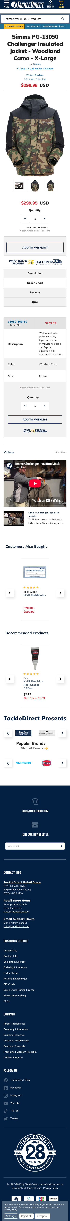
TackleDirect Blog (20, 1079)
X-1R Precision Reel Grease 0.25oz (33, 685)
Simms (37, 64)
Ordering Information (15, 967)
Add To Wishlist (35, 247)
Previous (8, 733)
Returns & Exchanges (15, 978)
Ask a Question (37, 79)
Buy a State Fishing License (19, 989)
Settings (11, 1216)
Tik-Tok (14, 1110)
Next (62, 733)
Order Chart (35, 283)
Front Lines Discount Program (20, 1051)
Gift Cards (9, 984)
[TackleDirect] (28, 4)
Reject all (26, 1216)
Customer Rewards (14, 1046)
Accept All (42, 1216)
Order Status (11, 973)
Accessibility (10, 950)
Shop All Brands (32, 748)
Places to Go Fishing (15, 995)
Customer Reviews (14, 1034)
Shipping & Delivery (14, 961)
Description (35, 273)
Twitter (14, 1118)
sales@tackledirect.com (16, 911)
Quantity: (35, 210)
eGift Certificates (35, 595)
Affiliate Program (13, 1057)
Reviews (35, 292)
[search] (62, 19)
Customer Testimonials (16, 1040)
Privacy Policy (50, 1187)
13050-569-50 (17, 321)
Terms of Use (34, 1187)
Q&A (35, 302)
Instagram (16, 1095)
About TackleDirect (14, 1023)
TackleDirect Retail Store (22, 882)
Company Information (16, 1029)
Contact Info (10, 956)
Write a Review (34, 75)
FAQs (7, 1001)
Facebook (15, 1087)
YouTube (15, 1102)
